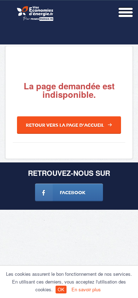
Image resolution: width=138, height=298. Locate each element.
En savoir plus (86, 289)
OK (61, 289)
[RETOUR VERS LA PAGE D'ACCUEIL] (69, 132)
